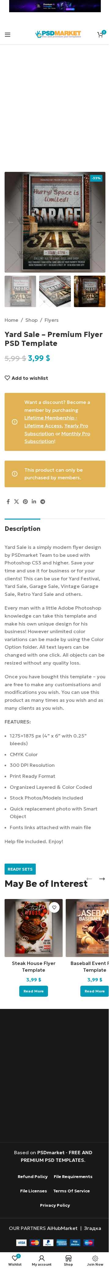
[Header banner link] (55, 6)
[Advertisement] (55, 112)
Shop (31, 320)
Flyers (52, 320)
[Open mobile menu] (8, 34)
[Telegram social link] (42, 501)
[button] (11, 222)
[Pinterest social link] (25, 501)
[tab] (22, 528)
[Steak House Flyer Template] (34, 928)
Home (11, 320)
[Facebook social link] (8, 501)
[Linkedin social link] (34, 501)
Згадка (92, 1228)
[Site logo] (58, 34)
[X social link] (16, 501)
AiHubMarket (62, 1228)
